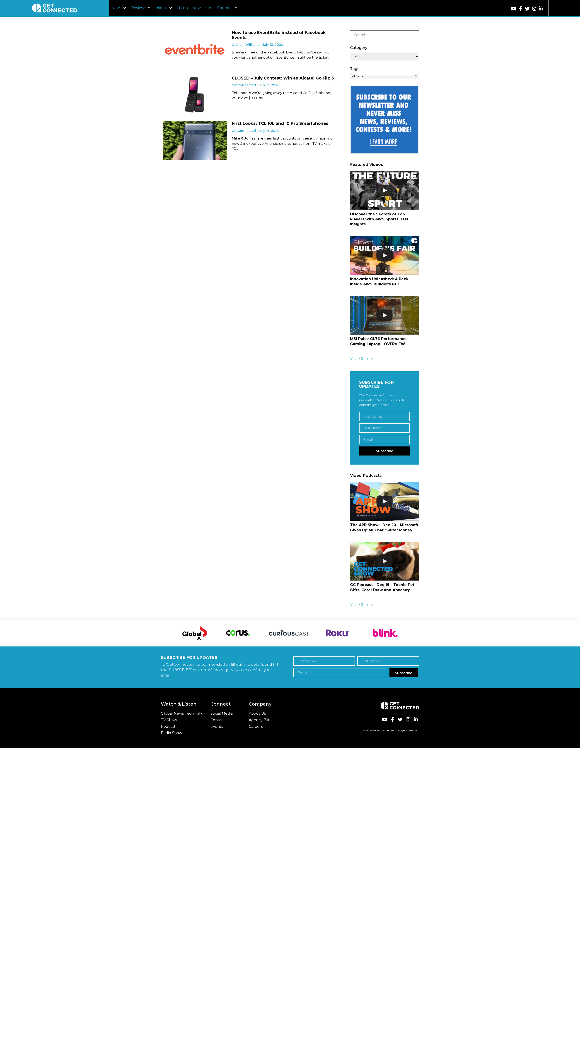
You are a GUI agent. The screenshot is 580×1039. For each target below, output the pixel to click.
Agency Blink (261, 720)
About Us (257, 713)
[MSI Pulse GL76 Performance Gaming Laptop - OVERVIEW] (384, 315)
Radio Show (171, 733)
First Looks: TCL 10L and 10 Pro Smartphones (280, 123)
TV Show (169, 720)
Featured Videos (366, 164)
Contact (217, 720)
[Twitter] (527, 9)
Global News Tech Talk (182, 713)
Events (216, 726)
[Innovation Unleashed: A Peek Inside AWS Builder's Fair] (384, 255)
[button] (119, 8)
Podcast (168, 726)
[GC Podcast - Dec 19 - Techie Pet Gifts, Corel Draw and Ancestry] (384, 561)
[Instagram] (534, 9)
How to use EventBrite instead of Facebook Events (279, 35)
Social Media (221, 713)
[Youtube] (514, 9)
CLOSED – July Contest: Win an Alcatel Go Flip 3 (283, 78)
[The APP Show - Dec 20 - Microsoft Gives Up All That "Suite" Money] (384, 501)
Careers (256, 726)
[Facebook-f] (520, 9)
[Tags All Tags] (384, 76)
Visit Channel (363, 359)
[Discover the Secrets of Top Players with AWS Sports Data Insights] (384, 190)
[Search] (384, 35)
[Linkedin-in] (541, 9)
